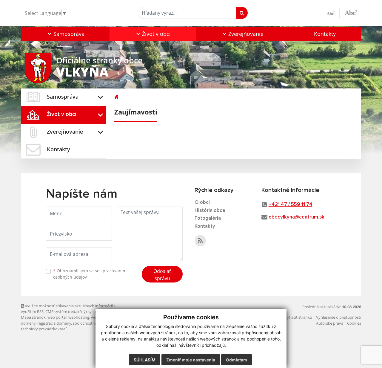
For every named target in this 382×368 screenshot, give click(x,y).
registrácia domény (54, 323)
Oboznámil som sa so (90, 274)
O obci (202, 202)
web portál (57, 317)
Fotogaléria (208, 218)
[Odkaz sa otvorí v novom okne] (200, 240)
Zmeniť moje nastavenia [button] (190, 359)
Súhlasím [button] (144, 359)
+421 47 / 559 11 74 (290, 204)
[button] (65, 34)
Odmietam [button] (236, 359)
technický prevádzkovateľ (43, 329)
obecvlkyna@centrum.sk (296, 217)
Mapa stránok (33, 317)
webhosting (78, 317)
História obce (210, 210)
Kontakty (325, 33)
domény (28, 323)
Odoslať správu (162, 275)
